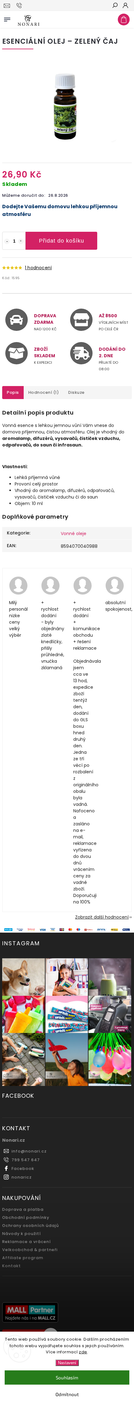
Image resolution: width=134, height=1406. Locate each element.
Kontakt (11, 1265)
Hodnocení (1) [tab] (43, 392)
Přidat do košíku (61, 241)
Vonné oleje (73, 533)
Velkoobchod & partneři (30, 1249)
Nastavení (67, 1362)
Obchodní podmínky (25, 1217)
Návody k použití (21, 1233)
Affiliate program (22, 1257)
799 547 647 (26, 1159)
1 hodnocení (38, 268)
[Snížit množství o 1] (7, 241)
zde (83, 1352)
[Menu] (7, 18)
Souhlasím (67, 1377)
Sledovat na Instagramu (39, 1076)
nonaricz (22, 1177)
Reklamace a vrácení (26, 1241)
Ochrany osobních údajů (30, 1225)
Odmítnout (67, 1394)
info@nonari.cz (29, 1151)
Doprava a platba (23, 1209)
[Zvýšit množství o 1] (21, 241)
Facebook (23, 1168)
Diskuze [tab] (76, 392)
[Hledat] (114, 6)
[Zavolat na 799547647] (20, 5)
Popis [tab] (13, 392)
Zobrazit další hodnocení (102, 917)
